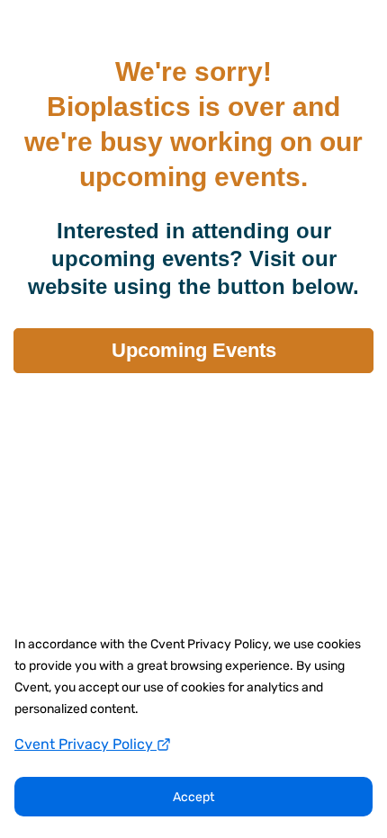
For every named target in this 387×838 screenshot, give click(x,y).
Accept (193, 797)
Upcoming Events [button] (194, 350)
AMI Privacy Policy (193, 414)
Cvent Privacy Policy (85, 744)
